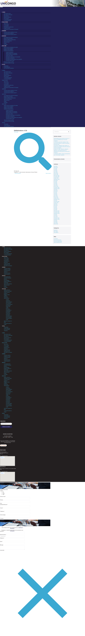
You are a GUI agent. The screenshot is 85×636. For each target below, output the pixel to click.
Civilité (1, 490)
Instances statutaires (7, 17)
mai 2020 (55, 209)
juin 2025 (55, 181)
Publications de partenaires (8, 85)
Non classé (56, 231)
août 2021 (55, 203)
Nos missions (6, 74)
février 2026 (56, 173)
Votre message (2, 514)
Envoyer (1, 518)
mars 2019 (56, 216)
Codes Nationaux (7, 125)
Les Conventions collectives (9, 68)
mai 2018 (55, 220)
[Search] (69, 132)
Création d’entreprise (9, 52)
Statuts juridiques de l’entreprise (11, 53)
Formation (5, 44)
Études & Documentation (8, 38)
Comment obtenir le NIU (10, 60)
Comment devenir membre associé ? (10, 34)
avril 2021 (55, 208)
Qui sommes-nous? (7, 13)
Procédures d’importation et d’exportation (13, 115)
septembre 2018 (56, 219)
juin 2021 (55, 206)
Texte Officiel (56, 232)
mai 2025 (55, 182)
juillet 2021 (56, 205)
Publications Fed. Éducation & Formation (11, 29)
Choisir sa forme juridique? (8, 48)
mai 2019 (55, 214)
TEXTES (3, 64)
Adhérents (55, 230)
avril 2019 (55, 215)
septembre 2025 (56, 179)
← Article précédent (17, 173)
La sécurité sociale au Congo (9, 121)
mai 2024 (55, 193)
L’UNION (3, 12)
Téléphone (2, 511)
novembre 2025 (56, 176)
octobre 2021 (56, 202)
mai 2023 (55, 200)
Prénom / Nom (3, 496)
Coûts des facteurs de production (11, 54)
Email (1, 541)
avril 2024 (55, 194)
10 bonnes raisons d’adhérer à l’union (10, 32)
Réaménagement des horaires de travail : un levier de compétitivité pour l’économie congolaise (61, 139)
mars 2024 (56, 195)
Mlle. (3, 494)
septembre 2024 (56, 188)
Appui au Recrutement (8, 40)
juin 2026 (55, 168)
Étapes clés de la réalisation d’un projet (11, 47)
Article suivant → (49, 173)
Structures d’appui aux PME (9, 61)
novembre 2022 (56, 201)
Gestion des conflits (9, 55)
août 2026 (55, 166)
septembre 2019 (56, 213)
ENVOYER (2, 550)
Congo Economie (7, 28)
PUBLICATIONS (5, 80)
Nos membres (6, 18)
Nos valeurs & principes (8, 14)
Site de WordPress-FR (58, 242)
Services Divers (6, 42)
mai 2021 (55, 207)
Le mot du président (7, 20)
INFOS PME (4, 45)
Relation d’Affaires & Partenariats (10, 39)
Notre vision (6, 23)
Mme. (4, 493)
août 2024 (55, 189)
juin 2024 (55, 192)
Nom (1, 503)
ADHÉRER (4, 30)
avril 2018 (55, 221)
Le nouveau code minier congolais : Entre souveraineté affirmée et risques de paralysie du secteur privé (61, 143)
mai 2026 (55, 169)
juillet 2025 (56, 180)
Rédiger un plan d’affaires (8, 49)
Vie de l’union (6, 24)
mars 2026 (56, 172)
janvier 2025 (56, 186)
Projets (5, 43)
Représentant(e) (3, 534)
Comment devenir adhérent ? (9, 33)
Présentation (6, 65)
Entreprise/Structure (4, 504)
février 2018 (56, 223)
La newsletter (6, 25)
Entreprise (2, 531)
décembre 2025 (56, 175)
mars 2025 (56, 185)
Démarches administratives (8, 50)
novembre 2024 (56, 187)
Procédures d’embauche (10, 58)
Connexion (56, 238)
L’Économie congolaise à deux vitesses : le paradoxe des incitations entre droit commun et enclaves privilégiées (62, 146)
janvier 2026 (56, 174)
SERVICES (4, 94)
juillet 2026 (56, 167)
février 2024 (56, 196)
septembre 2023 (56, 199)
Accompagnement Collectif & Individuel (11, 37)
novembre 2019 (56, 212)
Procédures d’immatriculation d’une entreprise (14, 59)
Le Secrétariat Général (8, 19)
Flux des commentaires (58, 241)
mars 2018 (56, 222)
